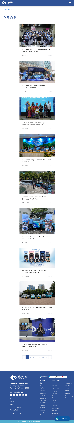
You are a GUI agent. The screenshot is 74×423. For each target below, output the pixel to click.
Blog (11, 404)
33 (43, 357)
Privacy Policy (14, 410)
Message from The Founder (43, 400)
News (12, 402)
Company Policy (15, 413)
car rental (55, 388)
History (42, 391)
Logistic (54, 405)
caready (68, 393)
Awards (42, 410)
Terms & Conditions (16, 407)
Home (7, 9)
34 (46, 357)
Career (12, 399)
